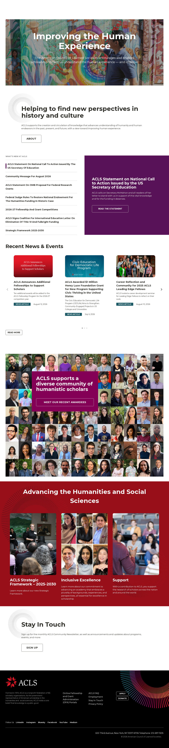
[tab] (82, 328)
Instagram (31, 722)
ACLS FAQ (94, 693)
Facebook (52, 722)
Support (121, 580)
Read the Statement (110, 209)
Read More (14, 332)
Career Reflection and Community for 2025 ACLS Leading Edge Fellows (133, 285)
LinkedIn (20, 722)
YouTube (63, 722)
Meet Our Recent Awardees (65, 402)
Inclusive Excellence (81, 580)
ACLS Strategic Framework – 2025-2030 (33, 582)
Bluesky (41, 722)
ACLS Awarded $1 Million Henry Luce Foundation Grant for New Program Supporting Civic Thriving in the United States (84, 289)
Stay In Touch (96, 700)
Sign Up (32, 647)
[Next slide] (161, 289)
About (31, 138)
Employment (96, 697)
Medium (73, 722)
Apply (122, 693)
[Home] (21, 682)
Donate (122, 698)
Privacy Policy (96, 704)
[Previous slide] (8, 289)
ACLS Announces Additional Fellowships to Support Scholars (32, 285)
